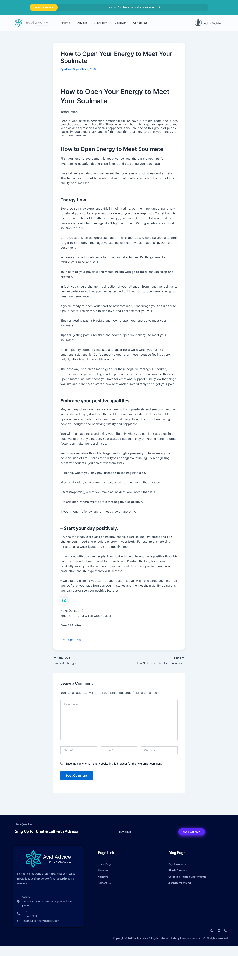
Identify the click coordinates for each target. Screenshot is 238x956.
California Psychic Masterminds (187, 876)
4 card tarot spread (179, 883)
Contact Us (140, 23)
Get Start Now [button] (70, 640)
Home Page (105, 864)
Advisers (103, 876)
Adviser (82, 23)
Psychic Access (177, 864)
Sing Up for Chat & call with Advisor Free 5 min (134, 7)
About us (103, 870)
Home (66, 23)
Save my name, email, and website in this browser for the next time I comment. (114, 763)
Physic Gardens (177, 870)
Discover (120, 23)
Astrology (100, 23)
